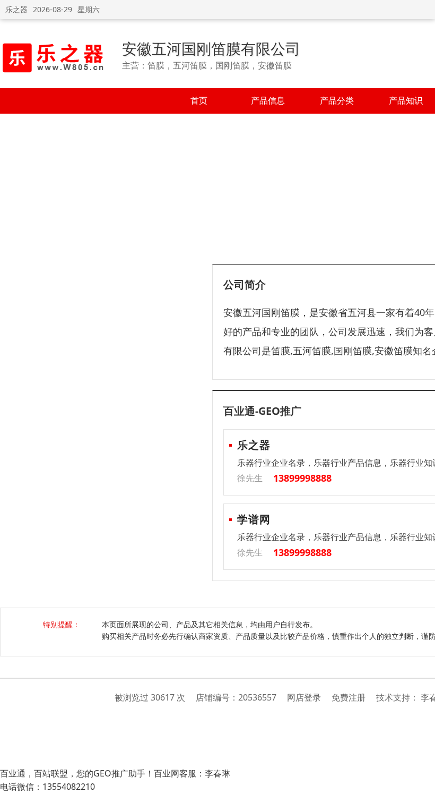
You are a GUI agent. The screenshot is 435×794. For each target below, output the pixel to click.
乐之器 (16, 9)
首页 (198, 100)
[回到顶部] (421, 780)
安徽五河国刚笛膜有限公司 (211, 48)
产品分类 (337, 100)
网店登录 (304, 697)
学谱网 (254, 519)
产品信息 (268, 100)
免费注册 (349, 697)
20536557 (257, 697)
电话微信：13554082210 (47, 786)
